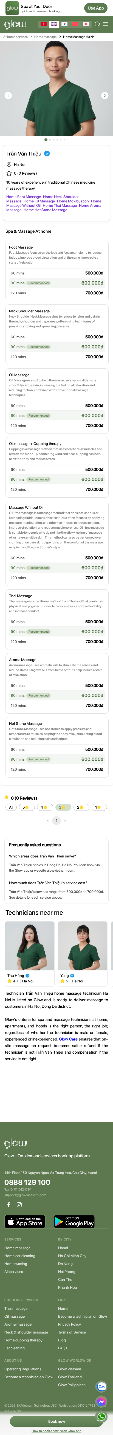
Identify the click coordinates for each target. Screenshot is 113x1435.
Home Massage (45, 37)
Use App (96, 8)
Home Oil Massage (39, 201)
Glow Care (68, 1039)
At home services (15, 37)
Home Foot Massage (23, 197)
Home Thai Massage (60, 205)
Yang (64, 975)
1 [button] (56, 820)
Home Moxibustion (73, 201)
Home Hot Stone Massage (45, 210)
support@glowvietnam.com (25, 1195)
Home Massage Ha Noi (79, 37)
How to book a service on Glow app (56, 1431)
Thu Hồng (15, 975)
